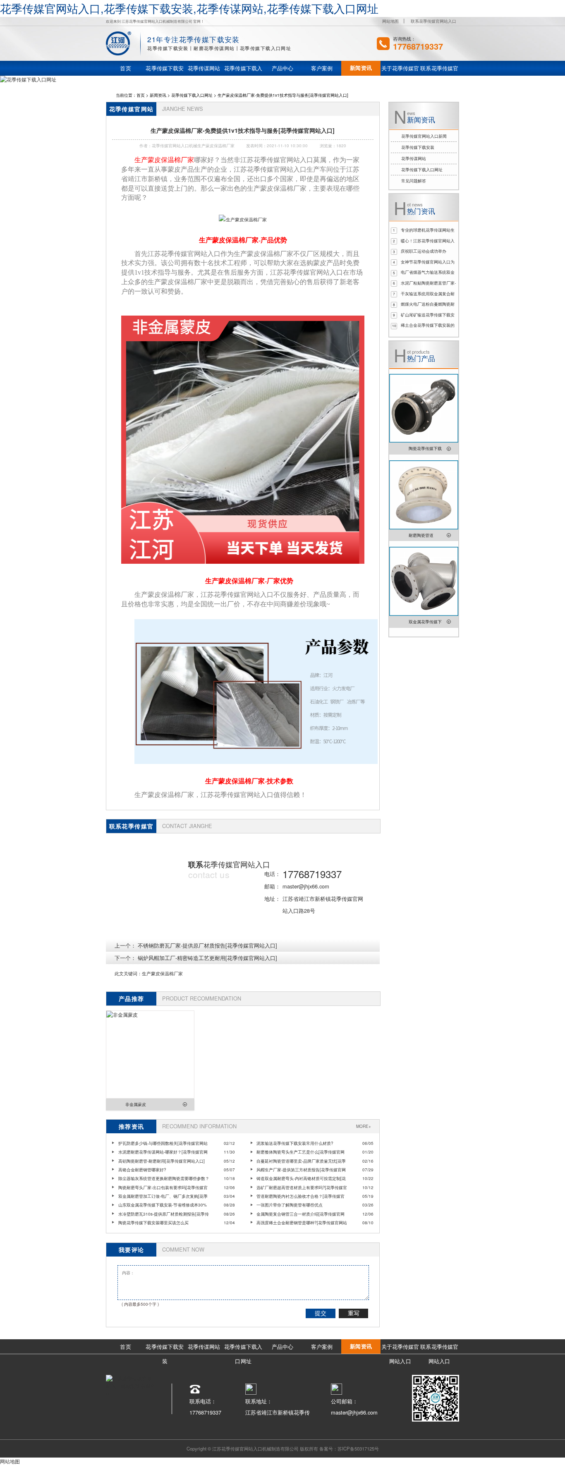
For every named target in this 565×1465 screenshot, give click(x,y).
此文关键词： (128, 973)
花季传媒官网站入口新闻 (424, 136)
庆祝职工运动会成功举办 (423, 251)
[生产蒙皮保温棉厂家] (242, 219)
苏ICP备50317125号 (358, 1448)
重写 (353, 1313)
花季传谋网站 (413, 158)
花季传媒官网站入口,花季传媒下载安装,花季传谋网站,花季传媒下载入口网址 (189, 8)
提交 (320, 1313)
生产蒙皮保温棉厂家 (162, 973)
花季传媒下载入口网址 (192, 95)
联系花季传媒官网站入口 (433, 21)
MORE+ (363, 1126)
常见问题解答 (413, 181)
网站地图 (390, 21)
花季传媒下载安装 (417, 147)
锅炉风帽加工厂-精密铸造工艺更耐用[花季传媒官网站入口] (207, 958)
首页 (140, 95)
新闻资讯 (158, 95)
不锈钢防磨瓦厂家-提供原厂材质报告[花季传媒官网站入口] (207, 945)
